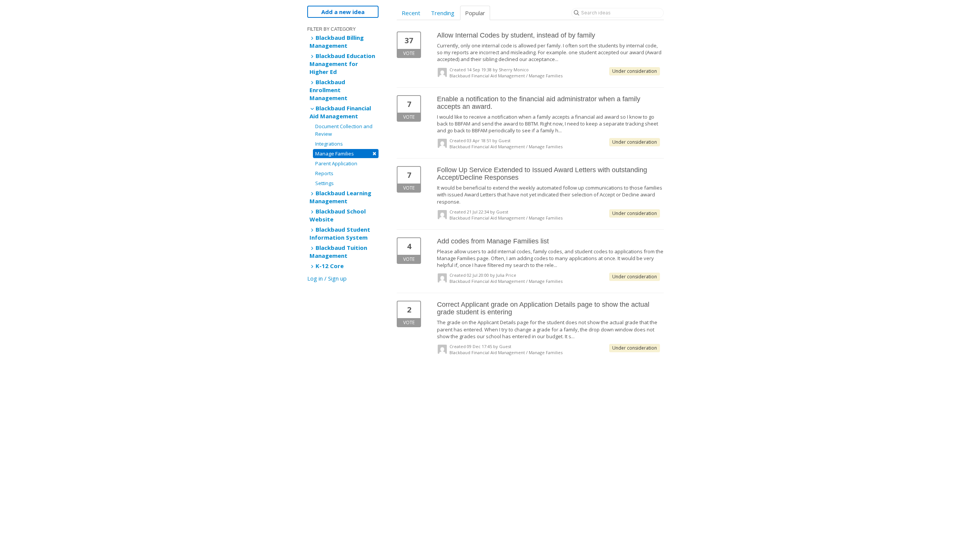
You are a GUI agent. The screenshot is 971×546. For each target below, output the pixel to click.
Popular (475, 13)
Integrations (329, 143)
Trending (442, 13)
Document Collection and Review (343, 130)
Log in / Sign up (327, 278)
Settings (324, 183)
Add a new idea (343, 12)
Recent (411, 13)
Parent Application (336, 163)
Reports (324, 173)
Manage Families (345, 153)
